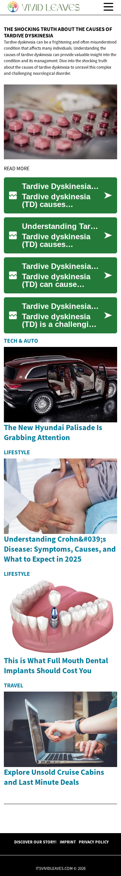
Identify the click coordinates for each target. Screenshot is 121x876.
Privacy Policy (94, 841)
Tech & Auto (21, 340)
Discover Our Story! (35, 841)
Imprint (68, 841)
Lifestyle (17, 452)
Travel (13, 685)
